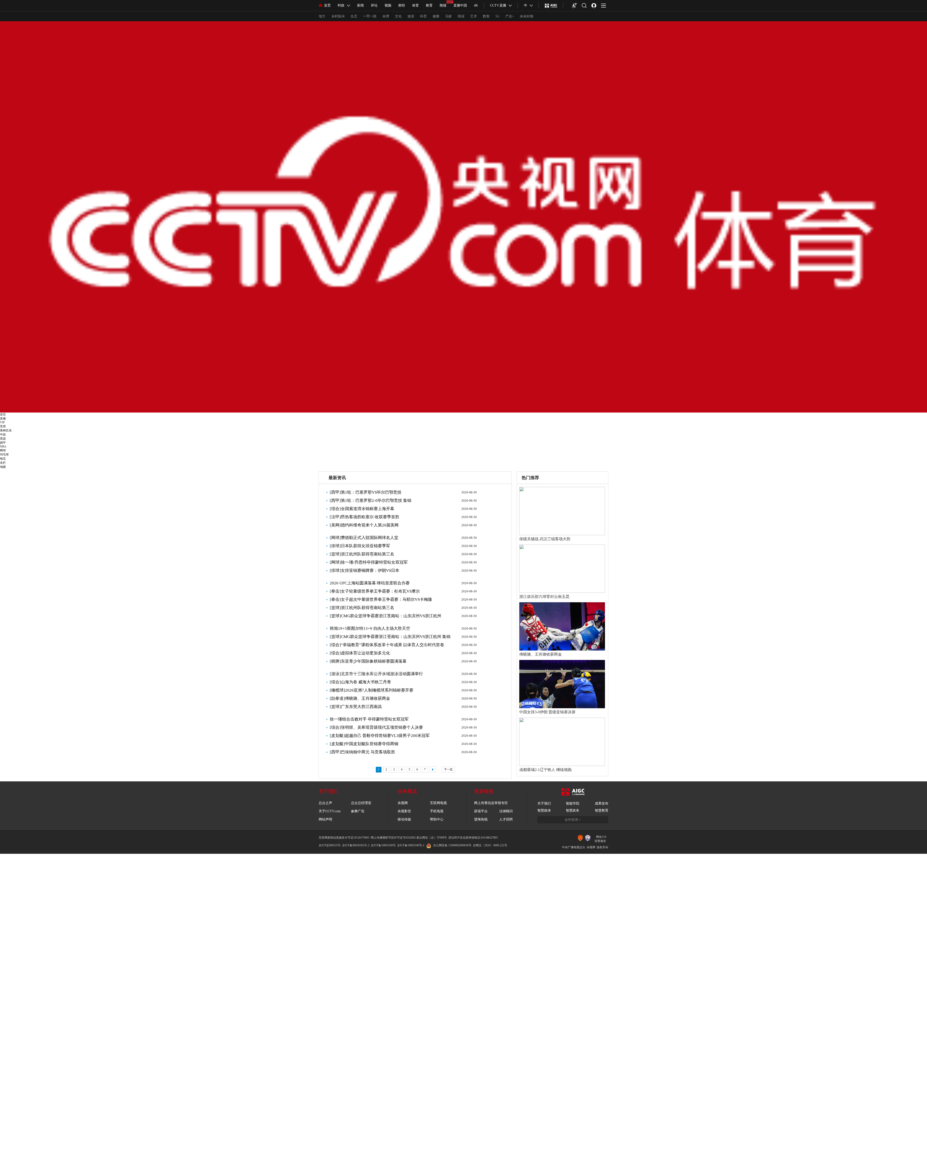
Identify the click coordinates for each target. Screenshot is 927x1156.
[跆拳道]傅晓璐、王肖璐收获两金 (360, 698)
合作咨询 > (573, 819)
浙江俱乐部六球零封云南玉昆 (544, 597)
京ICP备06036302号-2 (355, 845)
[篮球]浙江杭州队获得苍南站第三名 (362, 554)
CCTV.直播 (498, 5)
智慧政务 (572, 810)
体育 (415, 5)
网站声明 (325, 819)
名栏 (3, 462)
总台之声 (325, 803)
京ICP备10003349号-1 (410, 845)
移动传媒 (404, 819)
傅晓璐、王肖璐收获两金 (540, 654)
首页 (327, 5)
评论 (374, 5)
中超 (3, 434)
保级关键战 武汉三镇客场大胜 (544, 539)
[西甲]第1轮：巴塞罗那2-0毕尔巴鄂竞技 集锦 (370, 500)
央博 (385, 16)
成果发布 (601, 803)
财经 (401, 5)
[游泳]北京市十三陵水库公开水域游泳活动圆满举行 (376, 674)
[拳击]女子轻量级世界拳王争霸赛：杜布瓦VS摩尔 (375, 591)
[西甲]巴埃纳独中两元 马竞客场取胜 (362, 752)
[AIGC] (551, 5)
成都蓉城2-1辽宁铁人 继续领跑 (545, 770)
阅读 (461, 16)
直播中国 (460, 5)
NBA (3, 446)
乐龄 (448, 16)
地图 (3, 467)
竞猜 (3, 426)
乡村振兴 (338, 16)
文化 (398, 16)
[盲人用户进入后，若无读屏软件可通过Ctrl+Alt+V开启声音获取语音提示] (574, 5)
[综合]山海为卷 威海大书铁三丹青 (360, 682)
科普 (423, 16)
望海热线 (481, 819)
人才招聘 (506, 819)
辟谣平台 (481, 811)
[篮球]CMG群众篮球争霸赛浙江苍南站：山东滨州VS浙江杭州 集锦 (390, 636)
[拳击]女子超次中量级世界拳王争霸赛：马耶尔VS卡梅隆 (381, 599)
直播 (3, 418)
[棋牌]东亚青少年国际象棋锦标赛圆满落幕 (368, 661)
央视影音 (404, 811)
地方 (322, 16)
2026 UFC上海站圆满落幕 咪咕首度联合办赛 (370, 583)
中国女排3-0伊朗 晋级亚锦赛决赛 (547, 712)
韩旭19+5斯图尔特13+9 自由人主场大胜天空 (370, 628)
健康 (436, 16)
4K (476, 5)
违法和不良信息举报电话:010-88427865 (473, 837)
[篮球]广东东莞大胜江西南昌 (356, 706)
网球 (3, 450)
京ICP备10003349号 (383, 845)
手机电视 (436, 811)
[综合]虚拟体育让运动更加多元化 (360, 653)
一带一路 (370, 16)
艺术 (473, 16)
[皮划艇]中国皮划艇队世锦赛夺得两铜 (364, 744)
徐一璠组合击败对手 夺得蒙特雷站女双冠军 (369, 719)
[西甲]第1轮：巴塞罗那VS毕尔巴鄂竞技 (365, 492)
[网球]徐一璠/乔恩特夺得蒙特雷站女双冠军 (369, 562)
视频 (388, 5)
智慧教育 (601, 810)
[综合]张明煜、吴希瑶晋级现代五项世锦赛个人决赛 (376, 727)
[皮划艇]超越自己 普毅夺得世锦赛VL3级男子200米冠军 (380, 735)
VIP (2, 422)
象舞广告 (358, 811)
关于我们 (544, 803)
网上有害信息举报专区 (491, 803)
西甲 (3, 442)
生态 (354, 16)
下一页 (448, 769)
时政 (341, 5)
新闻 (360, 5)
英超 (3, 438)
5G (497, 16)
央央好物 (526, 16)
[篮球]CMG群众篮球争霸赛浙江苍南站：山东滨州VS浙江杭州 (385, 616)
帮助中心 (436, 819)
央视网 (403, 803)
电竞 (3, 458)
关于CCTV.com (330, 811)
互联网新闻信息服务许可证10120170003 (344, 837)
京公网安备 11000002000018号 (452, 845)
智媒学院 (572, 803)
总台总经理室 (361, 803)
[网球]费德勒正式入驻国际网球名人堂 (364, 537)
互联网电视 (438, 803)
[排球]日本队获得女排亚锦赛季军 (360, 546)
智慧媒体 (544, 810)
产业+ (509, 16)
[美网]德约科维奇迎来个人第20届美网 (364, 525)
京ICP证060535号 (330, 845)
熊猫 (443, 5)
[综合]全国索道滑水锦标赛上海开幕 (362, 508)
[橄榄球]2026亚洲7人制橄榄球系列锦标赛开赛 (371, 690)
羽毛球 (4, 454)
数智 (486, 16)
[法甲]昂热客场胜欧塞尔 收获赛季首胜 (364, 517)
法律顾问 (506, 811)
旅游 (410, 16)
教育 (429, 5)
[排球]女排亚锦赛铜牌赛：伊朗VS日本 (364, 570)
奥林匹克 (6, 430)
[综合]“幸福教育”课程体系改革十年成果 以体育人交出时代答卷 (387, 645)
